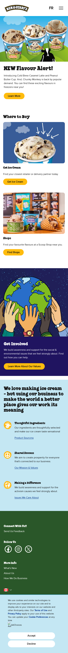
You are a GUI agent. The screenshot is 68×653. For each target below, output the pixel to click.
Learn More (14, 96)
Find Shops (13, 252)
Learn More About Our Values (24, 366)
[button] (8, 590)
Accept (32, 635)
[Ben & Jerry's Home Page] (17, 8)
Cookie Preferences (38, 617)
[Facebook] (8, 549)
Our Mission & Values (26, 467)
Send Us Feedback (14, 531)
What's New (10, 568)
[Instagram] (18, 549)
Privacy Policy (14, 613)
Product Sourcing (24, 437)
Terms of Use (40, 610)
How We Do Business (15, 578)
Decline (31, 643)
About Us (9, 573)
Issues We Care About (27, 497)
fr (51, 8)
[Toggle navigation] (61, 8)
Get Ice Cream (15, 181)
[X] (28, 549)
